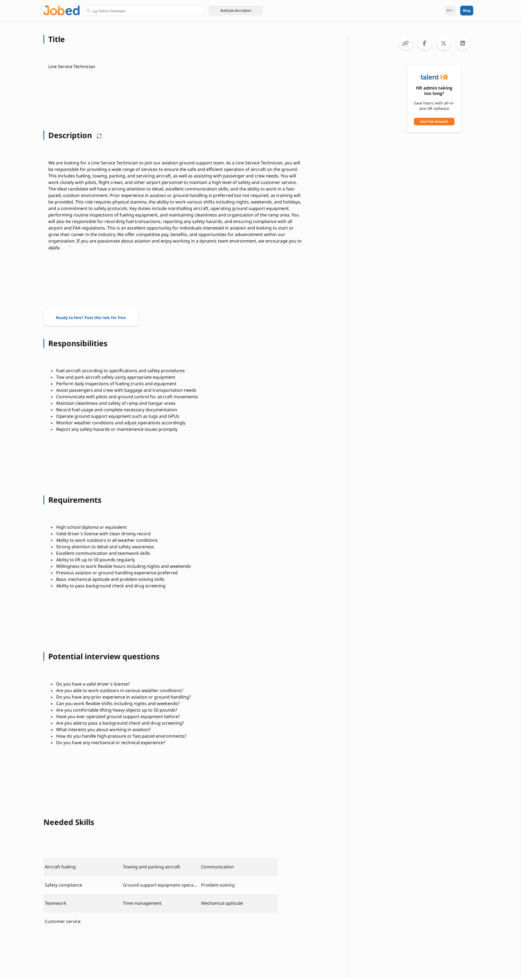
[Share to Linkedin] (462, 43)
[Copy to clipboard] (405, 43)
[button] (236, 10)
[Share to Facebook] (424, 43)
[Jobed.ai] (61, 9)
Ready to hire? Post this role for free (91, 317)
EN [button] (449, 10)
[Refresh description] (98, 135)
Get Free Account (434, 121)
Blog (467, 10)
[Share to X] (443, 43)
